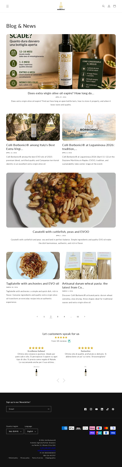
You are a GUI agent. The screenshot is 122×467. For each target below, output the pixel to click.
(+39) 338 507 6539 (48, 448)
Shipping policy (50, 458)
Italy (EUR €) (13, 431)
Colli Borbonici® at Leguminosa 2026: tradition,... (88, 147)
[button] (7, 6)
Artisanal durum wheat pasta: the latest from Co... (85, 285)
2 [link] (51, 316)
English (30, 431)
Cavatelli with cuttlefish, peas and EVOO (61, 231)
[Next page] (84, 316)
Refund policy (13, 458)
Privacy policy (25, 458)
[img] (61, 337)
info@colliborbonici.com (47, 450)
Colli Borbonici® (50, 440)
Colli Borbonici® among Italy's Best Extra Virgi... (30, 147)
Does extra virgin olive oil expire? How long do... (61, 93)
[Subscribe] (48, 409)
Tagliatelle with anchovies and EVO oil (32, 283)
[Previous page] (37, 316)
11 (78, 316)
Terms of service (37, 458)
